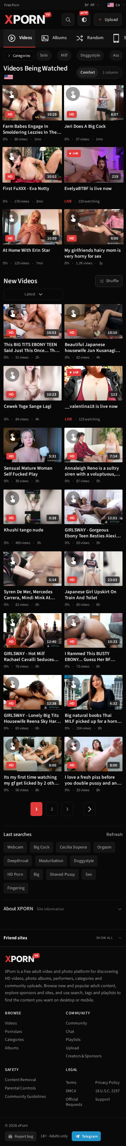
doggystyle (90, 55)
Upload (72, 1048)
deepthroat (17, 861)
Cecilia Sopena (73, 847)
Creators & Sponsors (84, 1056)
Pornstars (13, 1032)
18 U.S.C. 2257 (107, 1091)
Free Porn (11, 5)
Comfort (87, 72)
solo (44, 55)
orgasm (104, 847)
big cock (41, 847)
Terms (71, 1083)
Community (76, 1023)
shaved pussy (62, 874)
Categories (21, 55)
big (36, 874)
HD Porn (15, 874)
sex (88, 874)
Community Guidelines (25, 1097)
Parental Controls (20, 1088)
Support (102, 1099)
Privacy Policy (107, 1083)
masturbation (51, 861)
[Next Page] (90, 809)
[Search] (68, 19)
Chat (70, 1032)
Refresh (114, 834)
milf (64, 55)
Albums (12, 1048)
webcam (15, 847)
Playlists (73, 1040)
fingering (15, 888)
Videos (11, 1023)
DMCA (71, 1091)
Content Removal (20, 1080)
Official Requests (74, 1102)
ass (116, 55)
